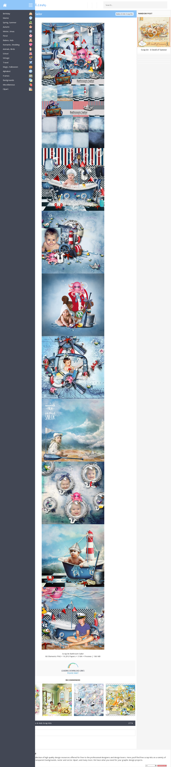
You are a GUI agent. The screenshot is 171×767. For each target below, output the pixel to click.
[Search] (164, 5)
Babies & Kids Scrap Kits (124, 14)
